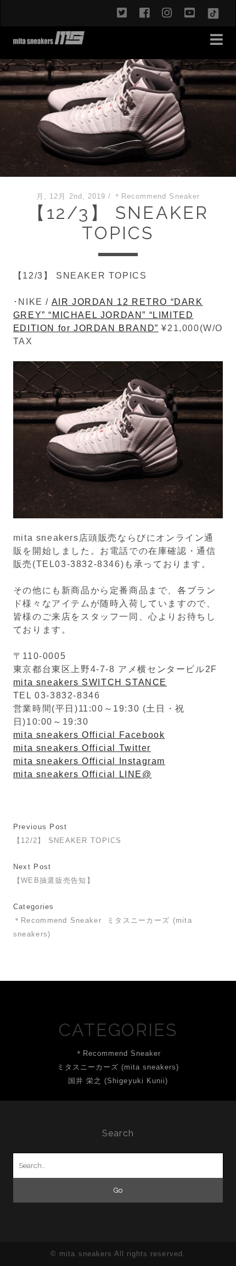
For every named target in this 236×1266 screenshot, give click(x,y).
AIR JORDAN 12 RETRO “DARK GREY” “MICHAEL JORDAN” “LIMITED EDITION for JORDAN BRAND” (108, 315)
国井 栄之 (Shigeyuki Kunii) (118, 1081)
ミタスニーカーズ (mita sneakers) (118, 1067)
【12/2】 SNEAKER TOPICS (67, 840)
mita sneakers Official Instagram (89, 761)
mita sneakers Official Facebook (89, 734)
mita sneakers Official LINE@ (82, 774)
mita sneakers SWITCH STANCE (90, 682)
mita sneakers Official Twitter (82, 748)
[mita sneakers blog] (49, 39)
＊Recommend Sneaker (157, 196)
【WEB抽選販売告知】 (53, 880)
